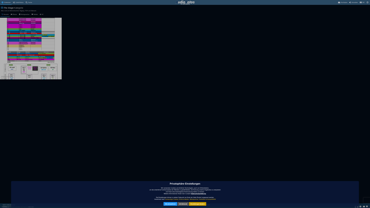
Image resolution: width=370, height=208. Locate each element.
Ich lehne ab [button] (183, 204)
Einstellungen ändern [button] (197, 204)
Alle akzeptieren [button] (170, 204)
